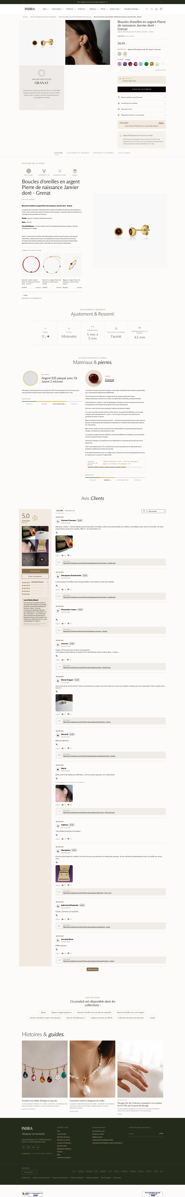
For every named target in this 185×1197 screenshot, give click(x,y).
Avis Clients (124, 153)
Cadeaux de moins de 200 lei (101, 1018)
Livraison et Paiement (64, 1143)
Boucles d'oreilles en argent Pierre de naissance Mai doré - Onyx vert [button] (87, 893)
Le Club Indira (61, 1134)
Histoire (58, 153)
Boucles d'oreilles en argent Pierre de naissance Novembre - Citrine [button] (87, 722)
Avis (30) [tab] (59, 510)
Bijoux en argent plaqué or (61, 1012)
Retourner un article (63, 1140)
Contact (59, 1152)
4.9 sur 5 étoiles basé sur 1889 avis (42, 1153)
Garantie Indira (62, 1146)
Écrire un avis (35, 571)
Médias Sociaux (97, 1137)
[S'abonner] (161, 1134)
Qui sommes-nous (98, 1131)
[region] (92, 426)
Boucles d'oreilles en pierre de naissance (45, 1018)
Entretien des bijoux (63, 1137)
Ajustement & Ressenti (78, 153)
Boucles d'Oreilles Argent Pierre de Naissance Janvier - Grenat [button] (85, 631)
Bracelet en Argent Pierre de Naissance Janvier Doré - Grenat (51, 282)
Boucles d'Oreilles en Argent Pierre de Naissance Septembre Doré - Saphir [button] (89, 756)
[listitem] (28, 532)
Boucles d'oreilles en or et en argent (43, 17)
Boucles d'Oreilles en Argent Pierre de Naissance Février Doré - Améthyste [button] (89, 563)
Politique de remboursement (41, 1177)
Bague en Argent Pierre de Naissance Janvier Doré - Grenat (71, 282)
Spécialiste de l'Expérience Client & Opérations (107, 1143)
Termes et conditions (64, 1157)
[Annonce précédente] (23, 2)
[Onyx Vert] (146, 64)
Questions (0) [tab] (70, 510)
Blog (58, 1155)
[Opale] (157, 64)
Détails (161, 123)
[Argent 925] (120, 54)
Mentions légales (106, 1177)
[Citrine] (152, 64)
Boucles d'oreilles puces (75, 1018)
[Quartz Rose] (120, 64)
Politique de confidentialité (60, 1177)
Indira (29, 1177)
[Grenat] (130, 64)
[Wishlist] (147, 9)
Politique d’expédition (92, 1177)
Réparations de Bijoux (64, 1149)
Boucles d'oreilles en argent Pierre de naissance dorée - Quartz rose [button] (86, 667)
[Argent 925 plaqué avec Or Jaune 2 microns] (125, 54)
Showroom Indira (98, 1134)
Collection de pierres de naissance (131, 1018)
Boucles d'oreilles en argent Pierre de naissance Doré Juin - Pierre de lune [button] (89, 812)
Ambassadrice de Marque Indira (102, 1140)
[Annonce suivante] (161, 2)
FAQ (58, 1131)
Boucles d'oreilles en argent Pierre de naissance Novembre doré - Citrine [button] (88, 961)
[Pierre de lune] (141, 64)
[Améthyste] (125, 64)
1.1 (45, 336)
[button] (45, 9)
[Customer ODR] (152, 1194)
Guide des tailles (161, 70)
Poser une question (35, 576)
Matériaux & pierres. (104, 153)
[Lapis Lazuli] (162, 64)
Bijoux (43, 1012)
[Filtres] (144, 511)
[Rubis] (136, 64)
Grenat (109, 380)
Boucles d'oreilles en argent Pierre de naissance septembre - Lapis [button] (86, 927)
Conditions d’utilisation (77, 1177)
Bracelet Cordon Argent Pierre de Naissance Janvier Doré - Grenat (31, 282)
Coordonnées (117, 1177)
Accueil (25, 17)
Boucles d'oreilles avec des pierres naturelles (75, 17)
